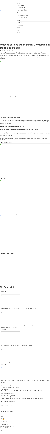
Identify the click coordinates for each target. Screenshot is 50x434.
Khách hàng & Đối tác (24, 9)
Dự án (18, 19)
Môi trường (21, 24)
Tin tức (18, 27)
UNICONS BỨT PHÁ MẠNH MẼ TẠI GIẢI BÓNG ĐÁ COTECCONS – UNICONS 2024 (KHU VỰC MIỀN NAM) (25, 380)
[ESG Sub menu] (19, 20)
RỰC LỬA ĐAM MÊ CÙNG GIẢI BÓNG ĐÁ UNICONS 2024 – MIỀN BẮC (16, 345)
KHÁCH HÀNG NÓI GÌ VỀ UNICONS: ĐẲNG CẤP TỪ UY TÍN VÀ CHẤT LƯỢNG (18, 308)
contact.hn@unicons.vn (9, 401)
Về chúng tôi (19, 3)
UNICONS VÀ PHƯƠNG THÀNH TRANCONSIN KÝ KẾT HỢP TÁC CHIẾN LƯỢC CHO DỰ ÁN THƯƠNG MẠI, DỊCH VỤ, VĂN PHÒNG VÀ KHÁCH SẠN (25, 326)
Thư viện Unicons (23, 10)
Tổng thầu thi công (23, 15)
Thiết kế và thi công (23, 14)
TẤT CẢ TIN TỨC (4, 291)
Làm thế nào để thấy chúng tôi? (7, 426)
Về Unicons (21, 5)
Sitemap (18, 32)
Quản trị (21, 25)
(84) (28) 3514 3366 (11, 395)
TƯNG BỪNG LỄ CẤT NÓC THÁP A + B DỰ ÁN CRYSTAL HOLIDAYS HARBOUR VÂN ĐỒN (21, 363)
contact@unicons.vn (9, 393)
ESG (18, 20)
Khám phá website (4, 424)
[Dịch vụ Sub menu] (21, 12)
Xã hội (20, 22)
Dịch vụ (18, 12)
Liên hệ (18, 30)
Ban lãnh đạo (22, 7)
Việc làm (19, 29)
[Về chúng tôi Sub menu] (23, 3)
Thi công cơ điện (23, 17)
